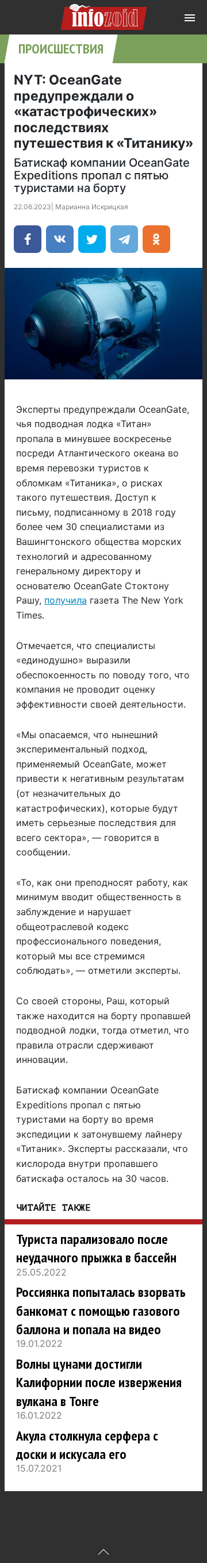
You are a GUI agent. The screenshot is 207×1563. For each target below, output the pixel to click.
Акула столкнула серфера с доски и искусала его (87, 1445)
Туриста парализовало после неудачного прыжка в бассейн (96, 1248)
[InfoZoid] (104, 15)
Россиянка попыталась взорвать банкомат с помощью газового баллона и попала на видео (101, 1310)
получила (65, 600)
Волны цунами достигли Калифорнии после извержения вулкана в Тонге (99, 1382)
